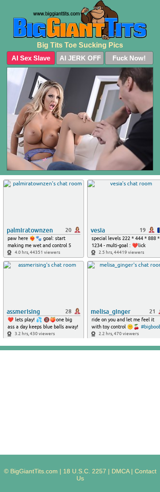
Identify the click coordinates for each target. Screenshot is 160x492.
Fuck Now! (129, 58)
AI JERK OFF (80, 58)
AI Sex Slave (31, 58)
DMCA (120, 471)
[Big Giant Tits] (80, 20)
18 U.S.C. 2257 (84, 471)
